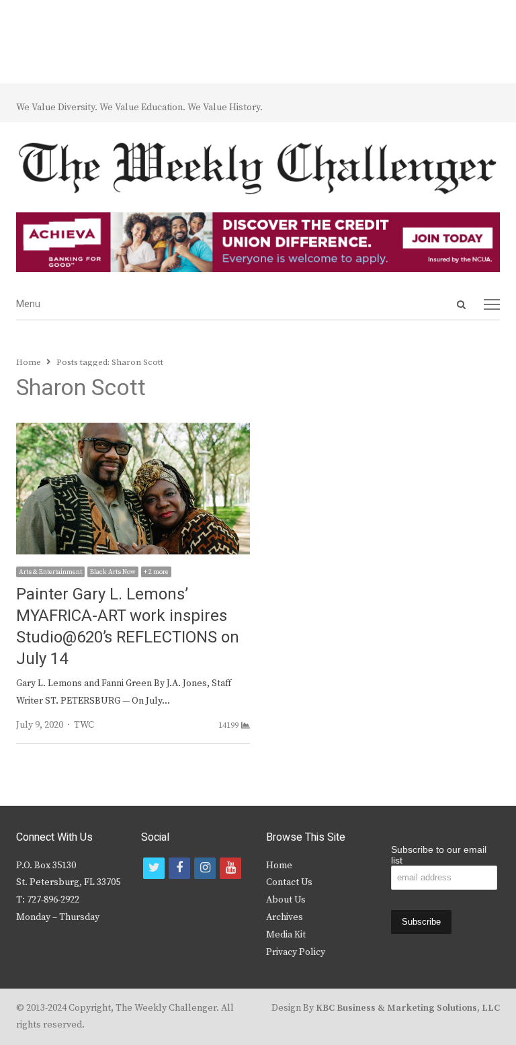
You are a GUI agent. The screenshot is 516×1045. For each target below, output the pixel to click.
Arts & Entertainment (50, 572)
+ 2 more (156, 572)
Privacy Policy (295, 952)
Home (279, 866)
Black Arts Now (113, 572)
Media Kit (286, 935)
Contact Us (289, 882)
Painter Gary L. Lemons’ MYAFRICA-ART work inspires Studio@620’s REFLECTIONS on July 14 (127, 627)
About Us (286, 900)
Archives (284, 917)
